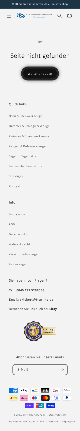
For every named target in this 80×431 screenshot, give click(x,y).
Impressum (17, 214)
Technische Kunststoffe (25, 166)
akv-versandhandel (34, 414)
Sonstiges (16, 176)
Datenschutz (18, 234)
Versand (53, 421)
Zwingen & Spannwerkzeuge (29, 136)
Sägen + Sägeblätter (23, 156)
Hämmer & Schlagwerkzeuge (29, 126)
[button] (9, 16)
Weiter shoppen (40, 73)
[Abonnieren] (62, 369)
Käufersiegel (18, 264)
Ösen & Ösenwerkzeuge (25, 116)
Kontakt (14, 186)
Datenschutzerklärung (22, 421)
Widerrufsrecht (19, 244)
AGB (12, 224)
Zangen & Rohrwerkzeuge (27, 146)
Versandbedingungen (24, 254)
